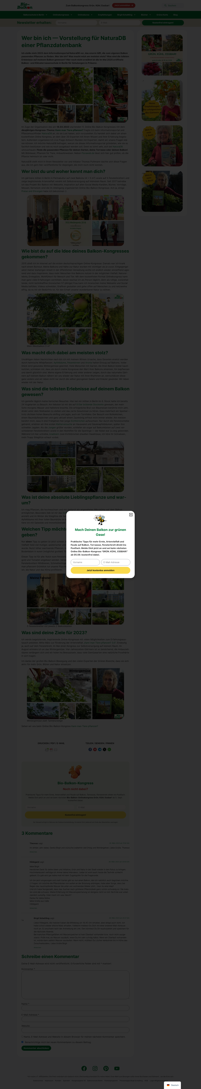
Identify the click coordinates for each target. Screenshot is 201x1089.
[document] (100, 544)
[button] (131, 515)
